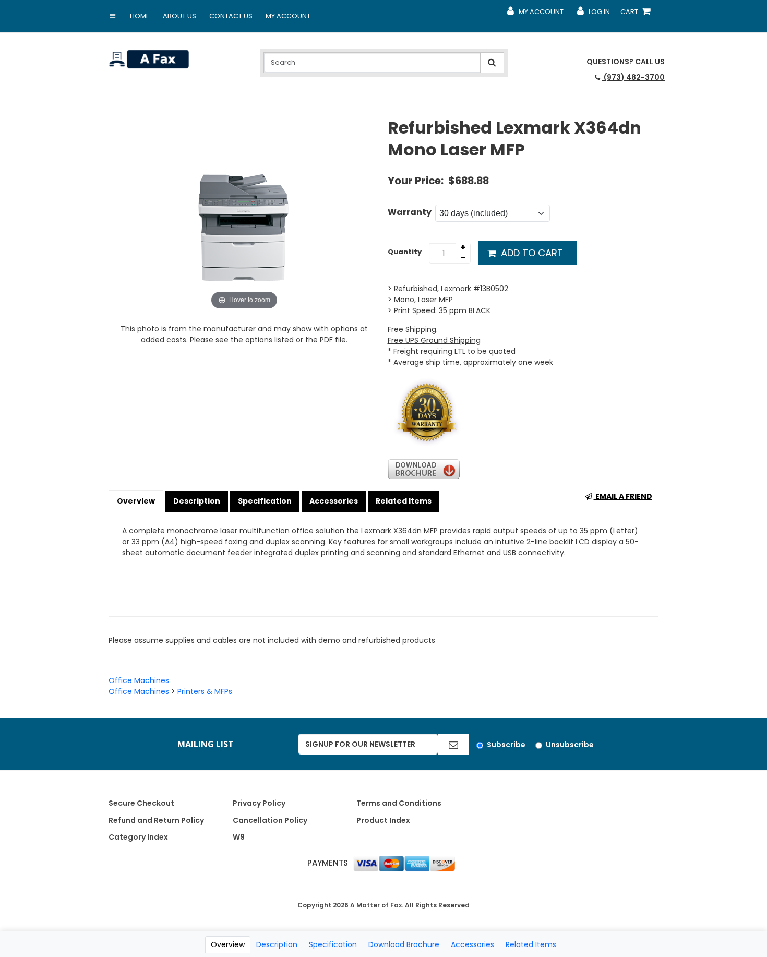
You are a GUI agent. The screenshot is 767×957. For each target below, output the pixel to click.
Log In (593, 14)
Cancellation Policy (270, 820)
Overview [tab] (228, 944)
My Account (288, 16)
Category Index (138, 837)
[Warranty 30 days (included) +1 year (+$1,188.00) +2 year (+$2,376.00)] (492, 213)
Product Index (383, 820)
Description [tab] (276, 944)
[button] (112, 16)
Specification (265, 501)
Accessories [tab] (472, 944)
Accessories (333, 501)
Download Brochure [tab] (403, 944)
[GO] (453, 744)
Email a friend (623, 496)
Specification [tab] (333, 944)
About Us (179, 16)
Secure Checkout (141, 803)
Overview (136, 501)
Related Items (404, 501)
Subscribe (506, 744)
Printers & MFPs (204, 691)
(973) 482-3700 (633, 77)
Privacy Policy (259, 803)
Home (140, 16)
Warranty (410, 212)
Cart (637, 14)
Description (196, 501)
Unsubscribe (570, 744)
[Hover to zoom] (244, 214)
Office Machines (139, 680)
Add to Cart (530, 252)
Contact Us (231, 16)
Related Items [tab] (531, 944)
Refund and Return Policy (156, 820)
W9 (239, 837)
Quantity (405, 252)
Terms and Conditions (398, 803)
